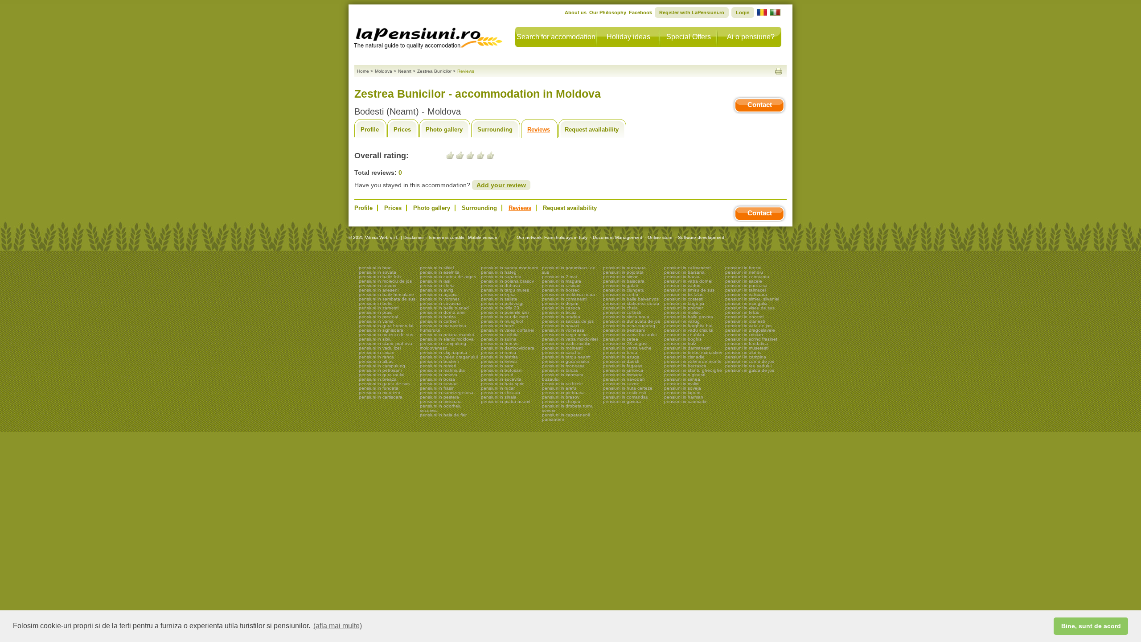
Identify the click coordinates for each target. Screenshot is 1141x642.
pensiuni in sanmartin (686, 401)
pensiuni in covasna (440, 303)
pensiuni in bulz (680, 343)
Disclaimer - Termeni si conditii (433, 237)
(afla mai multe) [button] (337, 626)
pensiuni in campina (745, 356)
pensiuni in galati (620, 285)
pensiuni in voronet (439, 298)
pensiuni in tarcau (560, 370)
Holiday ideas (628, 37)
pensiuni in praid (376, 312)
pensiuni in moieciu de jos (385, 281)
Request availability (592, 129)
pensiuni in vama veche (627, 348)
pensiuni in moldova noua (568, 294)
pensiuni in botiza (438, 316)
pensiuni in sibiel (437, 267)
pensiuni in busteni (439, 361)
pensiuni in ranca (376, 356)
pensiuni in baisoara (623, 281)
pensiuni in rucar (498, 388)
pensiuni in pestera (439, 397)
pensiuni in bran (375, 267)
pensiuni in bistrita (499, 356)
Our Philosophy (607, 12)
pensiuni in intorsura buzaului (562, 377)
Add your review (501, 185)
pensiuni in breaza (378, 379)
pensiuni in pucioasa (746, 285)
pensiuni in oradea (561, 316)
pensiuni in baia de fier (443, 414)
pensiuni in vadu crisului (688, 330)
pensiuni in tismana (623, 374)
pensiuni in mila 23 (500, 307)
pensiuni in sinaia (499, 397)
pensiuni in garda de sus (384, 383)
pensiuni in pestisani (624, 330)
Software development (701, 237)
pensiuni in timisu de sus (689, 290)
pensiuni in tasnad (439, 383)
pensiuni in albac (376, 361)
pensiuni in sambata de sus (387, 298)
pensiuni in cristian (744, 334)
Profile (370, 129)
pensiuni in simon (621, 276)
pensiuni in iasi (435, 281)
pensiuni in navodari (623, 379)
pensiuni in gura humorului (386, 325)
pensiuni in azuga (621, 356)
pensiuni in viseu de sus (750, 307)
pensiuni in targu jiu (684, 303)
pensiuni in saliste (499, 298)
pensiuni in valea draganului (449, 356)
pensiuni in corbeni (439, 321)
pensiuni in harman (683, 397)
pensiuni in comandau (625, 397)
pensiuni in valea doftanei (507, 330)
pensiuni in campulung (382, 365)
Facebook (640, 12)
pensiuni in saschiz (561, 352)
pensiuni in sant (497, 365)
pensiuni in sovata (377, 272)
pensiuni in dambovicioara (507, 348)
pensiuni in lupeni (682, 392)
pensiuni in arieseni (378, 290)
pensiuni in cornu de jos (749, 361)
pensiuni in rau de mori (504, 316)
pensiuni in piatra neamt (505, 401)
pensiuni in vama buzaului (630, 334)
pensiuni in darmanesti (687, 348)
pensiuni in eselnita (440, 272)
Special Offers (688, 37)
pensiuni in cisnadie (684, 356)
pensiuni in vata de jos (748, 325)
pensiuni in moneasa (563, 365)
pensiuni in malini (681, 383)
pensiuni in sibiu (375, 339)
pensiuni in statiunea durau (631, 303)
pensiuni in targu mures (505, 290)
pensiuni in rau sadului (748, 365)
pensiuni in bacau (682, 276)
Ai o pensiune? (751, 37)
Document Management (617, 237)
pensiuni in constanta (747, 276)
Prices (402, 129)
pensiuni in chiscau (500, 392)
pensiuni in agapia (439, 294)
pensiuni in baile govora (688, 316)
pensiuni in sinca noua (626, 316)
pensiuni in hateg (499, 272)
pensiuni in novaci (560, 325)
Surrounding (495, 129)
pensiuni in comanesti (564, 298)
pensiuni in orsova (438, 374)
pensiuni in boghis (683, 339)
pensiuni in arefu (559, 388)
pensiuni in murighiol (502, 321)
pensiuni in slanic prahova (385, 343)
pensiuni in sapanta (501, 276)
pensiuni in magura (561, 281)
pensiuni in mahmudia (442, 370)
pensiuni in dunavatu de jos (631, 321)
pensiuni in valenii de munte (693, 361)
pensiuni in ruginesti (684, 374)
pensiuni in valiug (682, 321)
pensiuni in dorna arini (442, 312)
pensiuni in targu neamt (566, 356)
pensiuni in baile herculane (386, 294)
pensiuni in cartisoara (380, 397)
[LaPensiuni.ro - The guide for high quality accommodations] (429, 35)
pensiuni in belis (375, 303)
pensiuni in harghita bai (688, 325)
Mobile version (482, 237)
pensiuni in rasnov (377, 285)
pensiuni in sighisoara (381, 330)
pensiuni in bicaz (559, 312)
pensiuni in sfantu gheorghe (693, 370)
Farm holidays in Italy (565, 237)
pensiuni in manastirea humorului (443, 328)
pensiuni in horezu (500, 343)
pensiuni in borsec (560, 290)
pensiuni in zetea (620, 339)
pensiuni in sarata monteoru (509, 267)
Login (743, 12)
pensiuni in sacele (743, 281)
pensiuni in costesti (683, 298)
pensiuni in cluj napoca (443, 352)
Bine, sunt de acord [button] (1091, 626)
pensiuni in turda (620, 352)
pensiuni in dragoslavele (750, 330)
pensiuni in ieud (497, 374)
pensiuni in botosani (501, 370)
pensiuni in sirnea (682, 379)
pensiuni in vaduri (682, 285)
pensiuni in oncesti (744, 316)
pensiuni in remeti (438, 365)
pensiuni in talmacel (745, 290)
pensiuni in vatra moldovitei (570, 339)
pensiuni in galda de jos (749, 370)
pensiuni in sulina (499, 339)
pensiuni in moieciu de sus (386, 334)
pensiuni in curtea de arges (448, 276)
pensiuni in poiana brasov (507, 281)
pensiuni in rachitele (562, 383)
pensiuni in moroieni (379, 392)
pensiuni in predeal (378, 316)
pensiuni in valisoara (746, 294)
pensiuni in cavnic (621, 383)
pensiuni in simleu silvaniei (752, 298)
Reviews (538, 129)
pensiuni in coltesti (622, 312)
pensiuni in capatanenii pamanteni (566, 417)
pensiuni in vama (376, 321)
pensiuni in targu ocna (565, 334)
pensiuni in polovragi (502, 303)
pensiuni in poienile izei (505, 312)
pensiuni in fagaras (622, 365)
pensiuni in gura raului (381, 374)
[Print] (778, 71)
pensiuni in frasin (437, 388)
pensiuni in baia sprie (503, 383)
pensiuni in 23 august (625, 343)
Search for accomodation (556, 37)
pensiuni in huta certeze (628, 388)
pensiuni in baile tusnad (444, 307)
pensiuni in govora (622, 401)
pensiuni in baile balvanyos (631, 298)
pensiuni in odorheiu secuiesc (441, 408)
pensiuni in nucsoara (624, 267)
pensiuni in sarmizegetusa (446, 392)
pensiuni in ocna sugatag (629, 325)
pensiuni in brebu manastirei (693, 352)
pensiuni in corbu (620, 294)
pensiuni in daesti (621, 361)
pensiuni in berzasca (685, 365)
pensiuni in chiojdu (561, 401)
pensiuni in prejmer (683, 307)
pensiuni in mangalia (746, 303)
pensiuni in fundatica (746, 343)
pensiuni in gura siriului (565, 361)
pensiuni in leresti (499, 361)
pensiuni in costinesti (624, 392)
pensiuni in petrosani (380, 370)
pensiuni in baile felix (380, 276)
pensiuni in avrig (436, 290)
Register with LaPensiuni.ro (691, 12)
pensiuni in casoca (561, 307)
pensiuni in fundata (378, 388)
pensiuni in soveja (682, 388)
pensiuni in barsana (684, 272)
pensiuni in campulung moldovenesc (443, 345)
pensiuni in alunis (743, 352)
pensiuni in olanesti (745, 321)
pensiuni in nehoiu (744, 272)
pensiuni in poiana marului (447, 334)
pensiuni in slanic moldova (447, 339)
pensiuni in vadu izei (380, 348)
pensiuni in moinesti (562, 348)
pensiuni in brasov (560, 397)
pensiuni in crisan (376, 352)
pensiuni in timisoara (441, 401)
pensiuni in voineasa (563, 330)
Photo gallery (444, 129)
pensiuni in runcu (498, 352)
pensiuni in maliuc (682, 312)
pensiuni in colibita (500, 334)
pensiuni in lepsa (498, 294)
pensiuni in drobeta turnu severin (568, 408)
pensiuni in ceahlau (684, 334)
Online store (660, 237)
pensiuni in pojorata (623, 272)
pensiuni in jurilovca (623, 370)
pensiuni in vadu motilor (566, 343)
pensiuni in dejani (560, 303)
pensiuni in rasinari (561, 285)
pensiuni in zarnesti (378, 307)
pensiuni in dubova (500, 285)
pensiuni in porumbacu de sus (568, 270)
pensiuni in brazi (497, 325)
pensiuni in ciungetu (623, 290)
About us (576, 12)
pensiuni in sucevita (501, 379)
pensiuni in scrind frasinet (751, 339)
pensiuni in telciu (742, 312)
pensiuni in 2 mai (559, 276)
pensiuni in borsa (437, 379)
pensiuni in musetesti (746, 348)
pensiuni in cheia (437, 285)
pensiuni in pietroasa (563, 392)
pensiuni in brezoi (743, 267)
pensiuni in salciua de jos (568, 321)
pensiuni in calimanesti (687, 267)
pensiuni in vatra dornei (688, 281)
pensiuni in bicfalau (684, 294)
